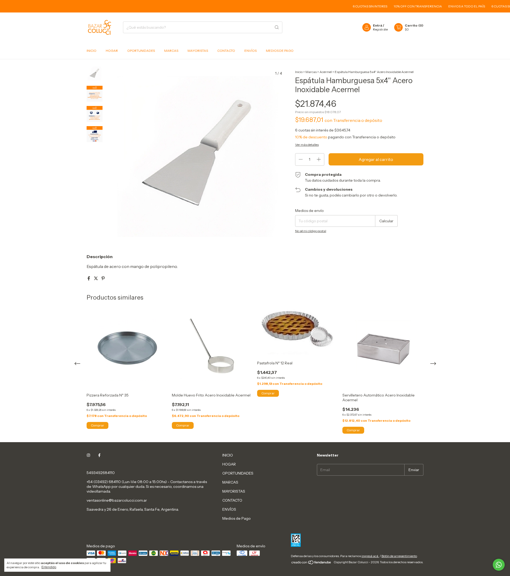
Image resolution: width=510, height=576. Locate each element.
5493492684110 (101, 472)
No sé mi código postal (310, 231)
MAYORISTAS (198, 51)
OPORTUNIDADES (141, 51)
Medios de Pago (280, 51)
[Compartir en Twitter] (96, 278)
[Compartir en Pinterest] (103, 278)
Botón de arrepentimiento (399, 556)
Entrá (377, 25)
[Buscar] (276, 27)
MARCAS (171, 51)
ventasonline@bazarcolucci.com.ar (117, 500)
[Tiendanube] (311, 563)
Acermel (326, 72)
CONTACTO (226, 51)
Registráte (380, 29)
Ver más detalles (307, 145)
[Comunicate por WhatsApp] (499, 565)
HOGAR (112, 51)
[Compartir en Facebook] (89, 278)
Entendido (48, 567)
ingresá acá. (370, 556)
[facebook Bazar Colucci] (99, 455)
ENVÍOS (250, 51)
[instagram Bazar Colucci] (88, 455)
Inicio (299, 72)
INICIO (91, 51)
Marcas (311, 72)
